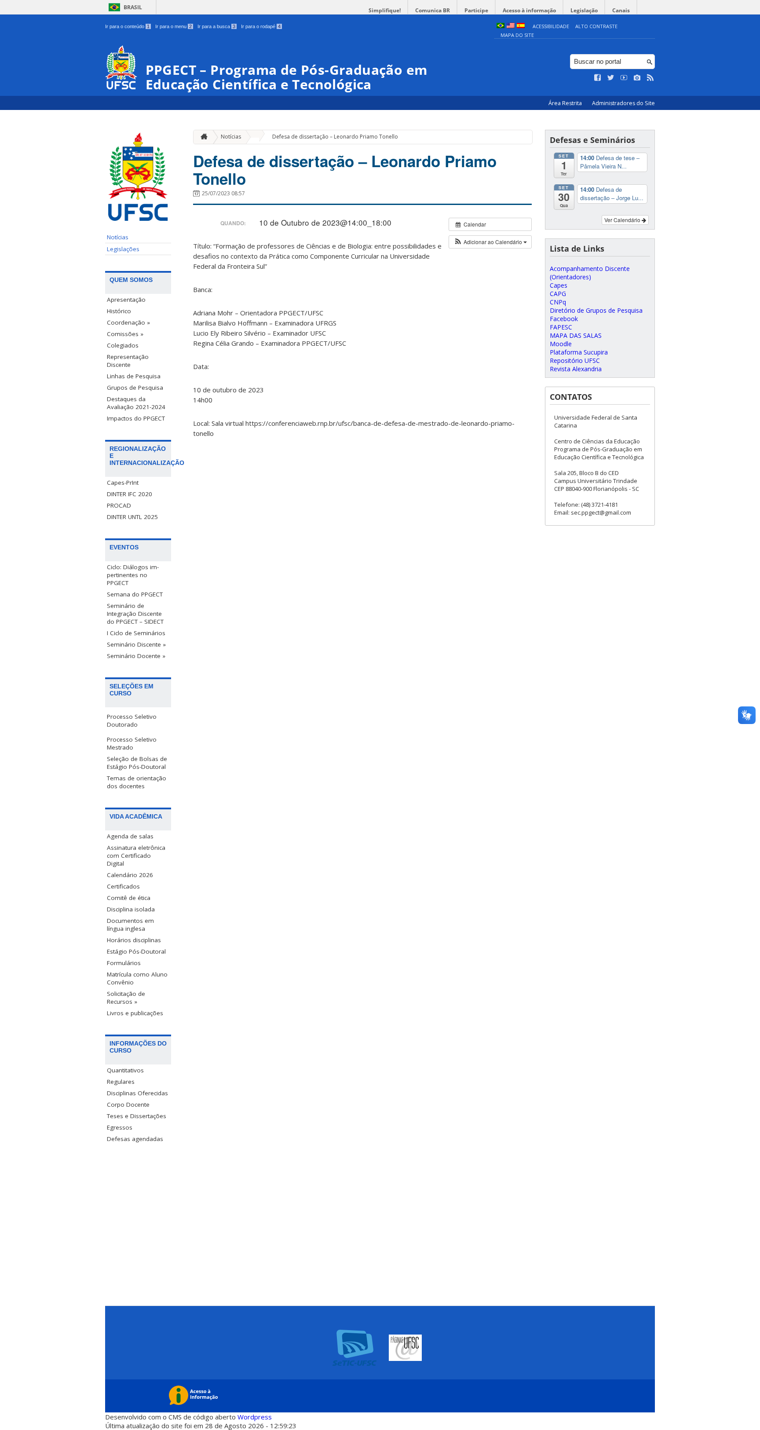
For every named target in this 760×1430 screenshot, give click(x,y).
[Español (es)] (521, 26)
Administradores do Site (623, 103)
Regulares (121, 1082)
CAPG (558, 293)
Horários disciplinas (134, 940)
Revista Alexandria (576, 369)
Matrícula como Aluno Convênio (137, 978)
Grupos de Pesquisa (135, 387)
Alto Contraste (596, 26)
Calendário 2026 (130, 875)
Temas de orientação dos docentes (136, 782)
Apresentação (126, 300)
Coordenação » (128, 322)
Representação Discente (128, 361)
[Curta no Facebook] (597, 77)
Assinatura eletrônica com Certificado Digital (136, 855)
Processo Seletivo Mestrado (132, 743)
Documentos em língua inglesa (130, 925)
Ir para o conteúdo (127, 26)
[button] (490, 242)
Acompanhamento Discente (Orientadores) (590, 272)
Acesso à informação (529, 10)
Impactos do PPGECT (136, 418)
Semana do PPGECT (135, 594)
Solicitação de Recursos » (126, 998)
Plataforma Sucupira (579, 352)
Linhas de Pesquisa (134, 376)
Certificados (123, 886)
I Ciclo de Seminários (136, 633)
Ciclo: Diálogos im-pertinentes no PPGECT (133, 575)
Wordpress (255, 1416)
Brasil (133, 7)
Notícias (117, 237)
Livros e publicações (135, 1013)
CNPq (558, 302)
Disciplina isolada (131, 909)
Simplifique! (385, 10)
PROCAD (119, 505)
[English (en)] (511, 26)
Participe (476, 10)
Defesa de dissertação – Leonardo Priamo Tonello (335, 136)
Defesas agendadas (135, 1139)
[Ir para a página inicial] (202, 137)
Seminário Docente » (136, 656)
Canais (621, 10)
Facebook (564, 319)
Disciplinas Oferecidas (137, 1093)
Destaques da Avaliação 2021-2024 (136, 403)
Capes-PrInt (123, 482)
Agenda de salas (130, 836)
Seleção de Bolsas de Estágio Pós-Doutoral (137, 763)
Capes (558, 285)
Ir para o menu (173, 26)
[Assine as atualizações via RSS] (650, 77)
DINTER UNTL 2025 (132, 517)
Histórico (119, 311)
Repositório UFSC (575, 360)
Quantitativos (125, 1070)
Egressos (119, 1127)
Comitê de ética (128, 898)
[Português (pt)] (500, 26)
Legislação (584, 10)
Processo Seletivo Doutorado (132, 720)
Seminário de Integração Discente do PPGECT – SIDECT (135, 613)
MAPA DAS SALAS (576, 335)
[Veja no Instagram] (637, 77)
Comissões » (125, 334)
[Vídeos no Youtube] (624, 77)
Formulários (124, 963)
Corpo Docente (128, 1104)
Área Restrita (565, 103)
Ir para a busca (216, 26)
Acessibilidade (551, 26)
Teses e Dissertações (136, 1116)
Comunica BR (432, 10)
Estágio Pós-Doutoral (136, 951)
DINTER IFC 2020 (129, 494)
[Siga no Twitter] (610, 77)
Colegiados (123, 345)
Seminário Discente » (136, 644)
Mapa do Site (517, 35)
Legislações (123, 249)
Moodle (561, 344)
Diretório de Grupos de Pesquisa (596, 310)
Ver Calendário (623, 219)
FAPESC (561, 327)
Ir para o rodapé (261, 26)
